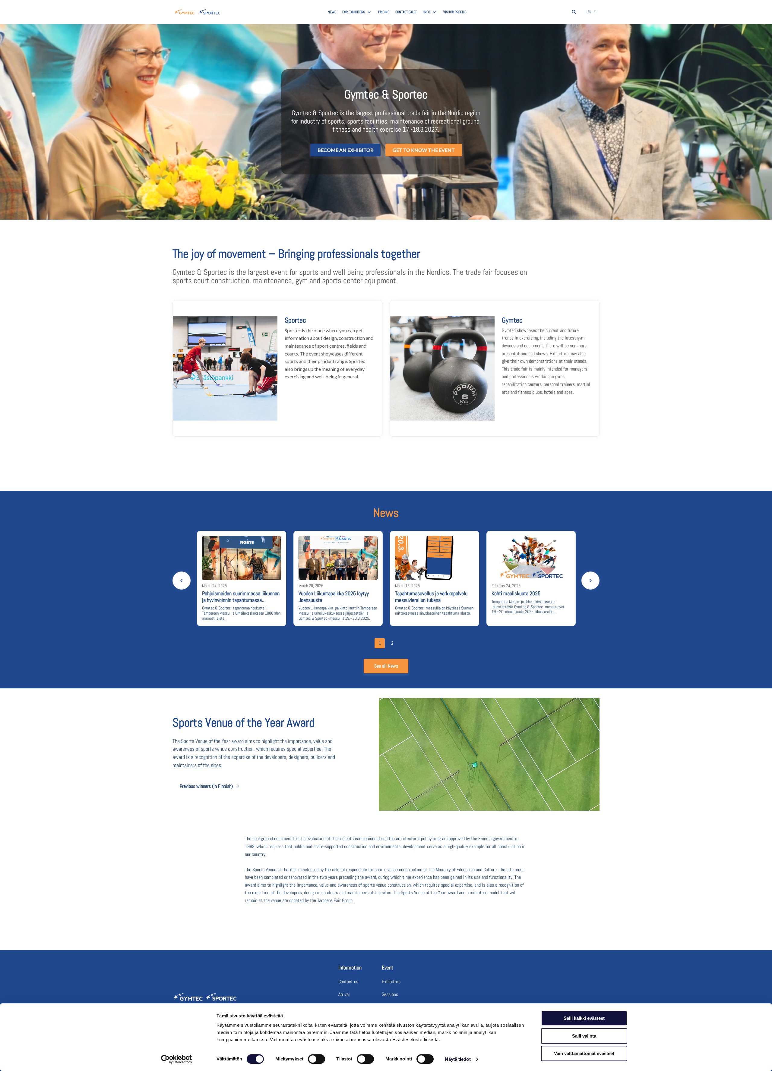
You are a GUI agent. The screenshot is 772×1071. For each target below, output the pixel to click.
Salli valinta (584, 1035)
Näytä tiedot (457, 1059)
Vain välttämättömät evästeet (584, 1053)
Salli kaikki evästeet (584, 1018)
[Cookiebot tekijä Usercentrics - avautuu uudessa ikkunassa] (176, 1059)
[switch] (316, 1059)
